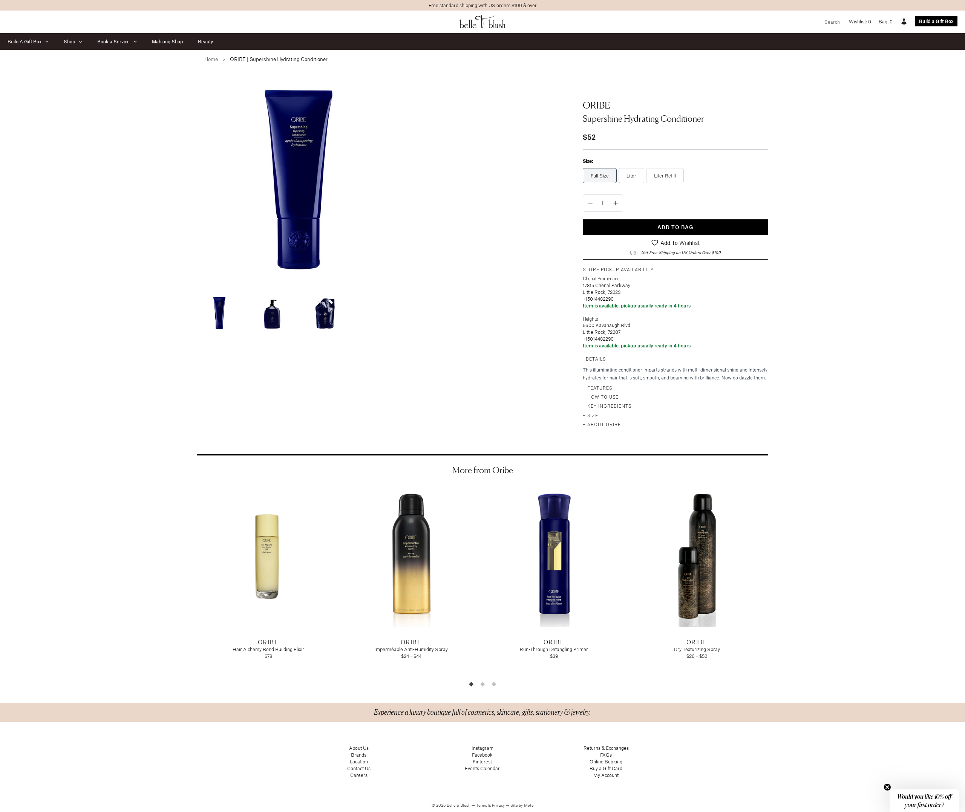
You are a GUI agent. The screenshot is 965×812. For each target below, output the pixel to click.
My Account (606, 775)
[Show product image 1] (219, 313)
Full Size (600, 176)
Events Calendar (482, 768)
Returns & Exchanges (606, 748)
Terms (482, 805)
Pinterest (482, 761)
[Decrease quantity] (590, 203)
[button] (924, 800)
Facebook (482, 755)
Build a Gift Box (936, 21)
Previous (191, 581)
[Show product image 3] (325, 313)
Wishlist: (860, 21)
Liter (631, 176)
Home (211, 59)
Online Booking (606, 761)
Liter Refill (665, 176)
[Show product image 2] (272, 313)
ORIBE (596, 105)
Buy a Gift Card (606, 768)
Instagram (482, 748)
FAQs (606, 755)
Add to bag (675, 227)
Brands (358, 755)
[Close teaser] (887, 787)
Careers (359, 775)
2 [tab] (482, 684)
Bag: (886, 21)
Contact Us (359, 768)
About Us (359, 748)
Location (359, 761)
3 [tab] (494, 684)
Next (774, 581)
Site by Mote (521, 805)
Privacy (499, 805)
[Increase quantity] (615, 203)
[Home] (483, 22)
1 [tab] (471, 684)
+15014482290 (598, 299)
